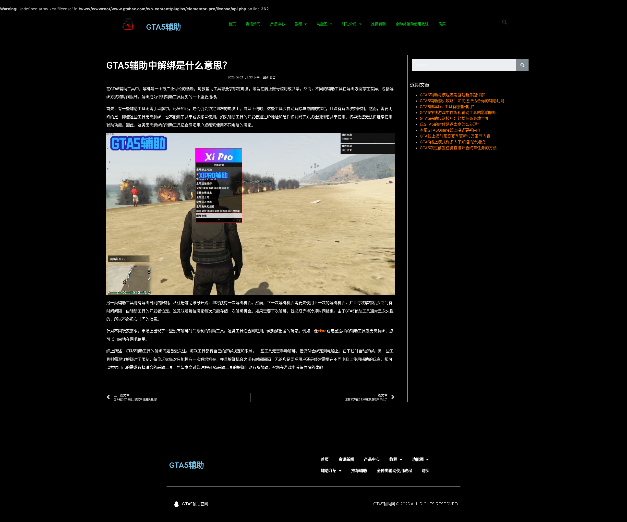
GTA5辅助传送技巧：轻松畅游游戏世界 (454, 118)
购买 (442, 24)
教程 (298, 24)
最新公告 (269, 77)
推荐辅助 (378, 24)
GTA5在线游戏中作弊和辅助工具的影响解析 (458, 112)
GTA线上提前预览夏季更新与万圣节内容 (455, 136)
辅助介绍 (349, 24)
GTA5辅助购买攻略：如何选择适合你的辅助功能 (462, 100)
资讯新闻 (253, 24)
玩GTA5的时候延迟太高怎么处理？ (450, 124)
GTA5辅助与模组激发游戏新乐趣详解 (452, 94)
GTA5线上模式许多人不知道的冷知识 (452, 141)
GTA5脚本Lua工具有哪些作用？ (448, 106)
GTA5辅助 (163, 27)
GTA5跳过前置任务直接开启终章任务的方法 (458, 147)
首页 (232, 24)
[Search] (522, 65)
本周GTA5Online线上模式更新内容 (450, 130)
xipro (322, 331)
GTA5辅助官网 (195, 504)
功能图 (321, 24)
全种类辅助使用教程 (412, 24)
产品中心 (277, 24)
